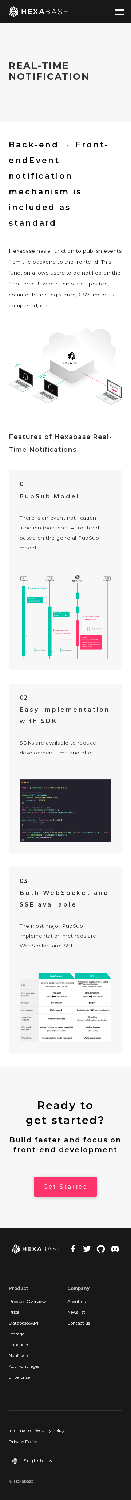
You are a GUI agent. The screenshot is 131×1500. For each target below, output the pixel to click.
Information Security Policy (36, 1430)
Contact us (78, 1323)
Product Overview (27, 1301)
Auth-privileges (24, 1366)
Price (14, 1312)
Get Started (65, 1187)
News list (76, 1312)
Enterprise (19, 1377)
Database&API (23, 1323)
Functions (19, 1344)
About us (76, 1301)
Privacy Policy (23, 1441)
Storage (16, 1334)
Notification (20, 1355)
